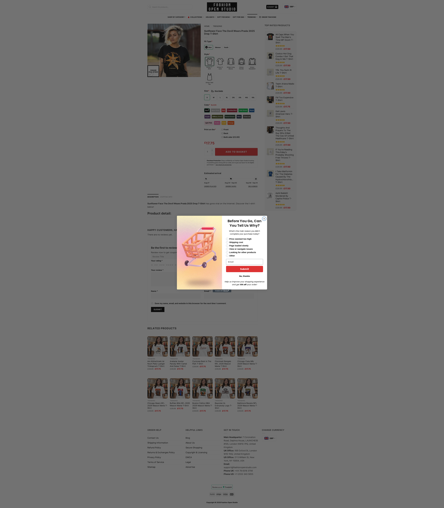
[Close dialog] (264, 219)
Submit (244, 269)
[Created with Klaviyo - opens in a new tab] (222, 290)
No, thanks (244, 276)
